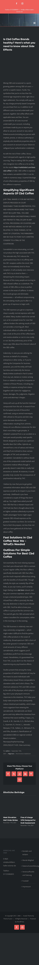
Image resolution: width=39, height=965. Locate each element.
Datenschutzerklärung (28, 866)
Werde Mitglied (28, 860)
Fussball (25, 881)
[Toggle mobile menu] (34, 23)
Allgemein (11, 754)
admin (8, 751)
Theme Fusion (7, 919)
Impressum (26, 886)
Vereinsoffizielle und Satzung (28, 873)
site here (21, 590)
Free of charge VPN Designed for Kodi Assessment (28, 820)
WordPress (20, 922)
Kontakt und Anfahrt (27, 853)
